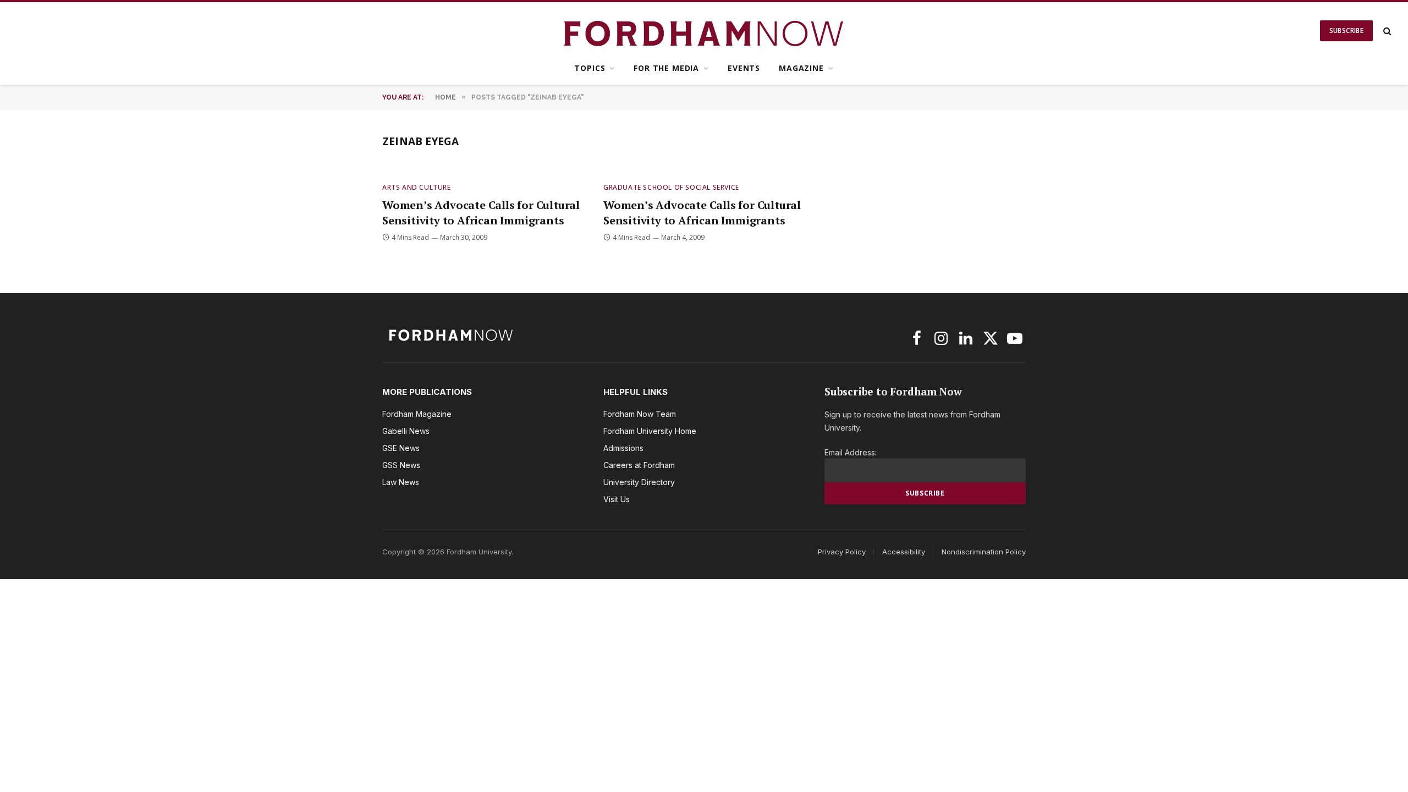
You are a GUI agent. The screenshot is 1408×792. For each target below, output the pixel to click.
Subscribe (1346, 30)
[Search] (1386, 31)
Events (744, 68)
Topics (589, 68)
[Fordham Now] (704, 30)
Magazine (801, 68)
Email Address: (850, 452)
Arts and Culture (416, 187)
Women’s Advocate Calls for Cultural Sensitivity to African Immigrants (481, 212)
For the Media (666, 68)
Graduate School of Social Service (671, 187)
